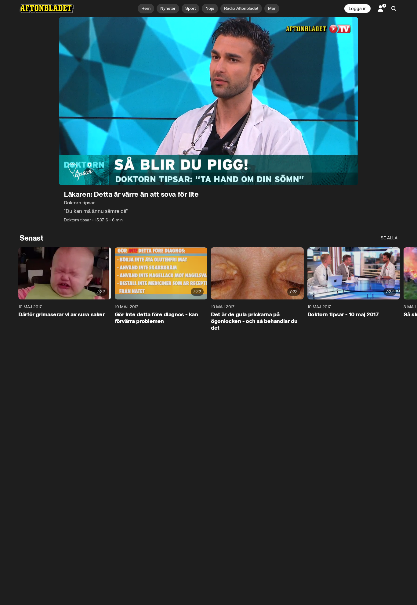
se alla (389, 238)
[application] (208, 101)
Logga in (357, 8)
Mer (272, 8)
